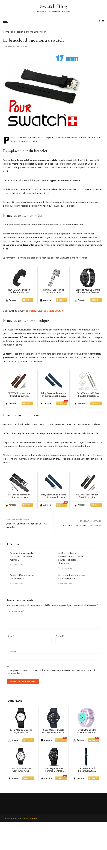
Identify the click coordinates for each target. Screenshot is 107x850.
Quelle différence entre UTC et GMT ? (22, 577)
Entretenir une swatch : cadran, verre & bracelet (26, 525)
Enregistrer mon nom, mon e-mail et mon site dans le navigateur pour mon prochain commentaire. (52, 671)
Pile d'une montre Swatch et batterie (82, 525)
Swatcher (19, 565)
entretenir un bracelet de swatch (44, 310)
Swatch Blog (53, 6)
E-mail (60, 636)
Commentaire (15, 611)
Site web (12, 651)
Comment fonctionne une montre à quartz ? (71, 577)
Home (6, 31)
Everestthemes (29, 818)
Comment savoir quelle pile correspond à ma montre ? (22, 556)
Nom (10, 636)
